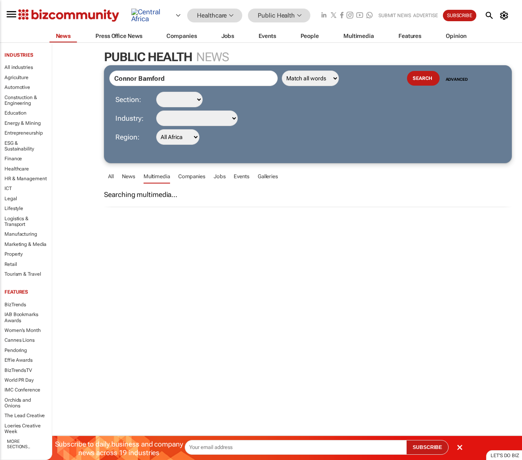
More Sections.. (18, 444)
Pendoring (15, 350)
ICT (8, 188)
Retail (10, 264)
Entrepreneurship (23, 133)
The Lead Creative (24, 415)
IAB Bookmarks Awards (21, 317)
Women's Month (22, 330)
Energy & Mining (22, 123)
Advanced (457, 79)
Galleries (268, 176)
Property (13, 254)
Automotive (17, 87)
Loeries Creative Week (22, 428)
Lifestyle (13, 208)
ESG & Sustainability (19, 146)
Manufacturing (20, 234)
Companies (192, 176)
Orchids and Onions (17, 403)
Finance (13, 158)
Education (15, 113)
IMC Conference (22, 390)
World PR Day (19, 380)
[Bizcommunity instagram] (350, 15)
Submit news (394, 15)
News (128, 176)
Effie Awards (18, 360)
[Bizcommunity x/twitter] (333, 15)
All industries (18, 67)
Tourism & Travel (22, 274)
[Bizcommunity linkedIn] (324, 15)
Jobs (220, 176)
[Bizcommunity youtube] (360, 15)
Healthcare (16, 169)
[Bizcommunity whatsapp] (369, 15)
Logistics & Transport (16, 221)
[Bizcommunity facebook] (341, 15)
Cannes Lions (19, 340)
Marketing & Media (25, 244)
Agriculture (16, 77)
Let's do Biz (505, 455)
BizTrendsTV (18, 370)
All (111, 176)
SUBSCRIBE (427, 447)
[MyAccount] (505, 15)
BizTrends (15, 304)
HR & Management (25, 178)
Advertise (425, 15)
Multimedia (157, 176)
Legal (10, 198)
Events (241, 176)
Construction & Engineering (20, 100)
